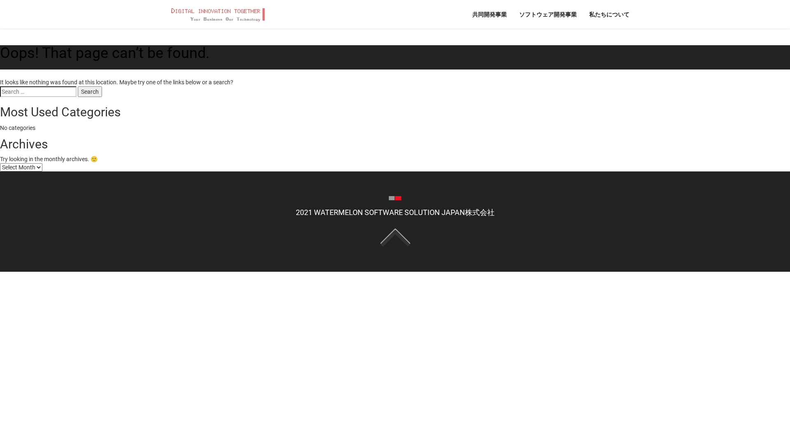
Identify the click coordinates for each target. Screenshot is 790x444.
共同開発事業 (489, 14)
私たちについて (609, 14)
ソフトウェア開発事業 (548, 14)
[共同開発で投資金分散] (217, 14)
